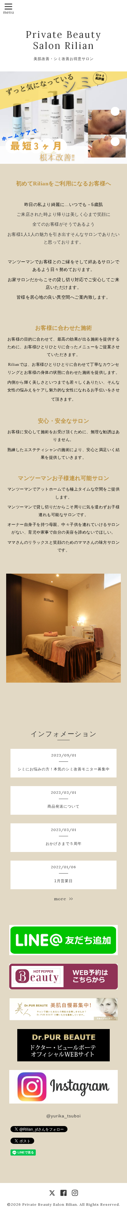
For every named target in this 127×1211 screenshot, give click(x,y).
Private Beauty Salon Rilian (64, 40)
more (61, 899)
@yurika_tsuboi (63, 1115)
